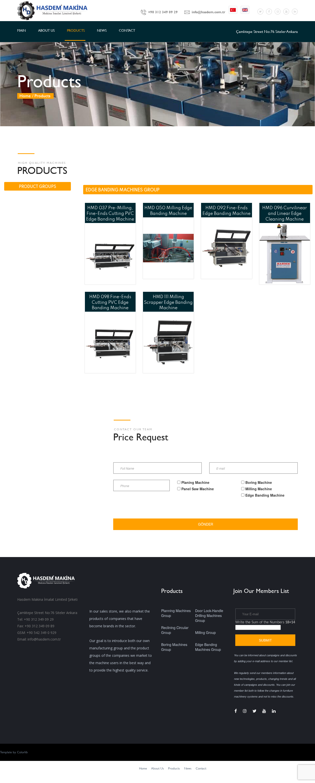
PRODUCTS (76, 30)
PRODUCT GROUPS (37, 187)
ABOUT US (46, 30)
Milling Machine (258, 488)
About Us (157, 768)
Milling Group (205, 632)
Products (174, 768)
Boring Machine (258, 482)
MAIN (21, 30)
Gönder (205, 524)
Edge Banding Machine (264, 495)
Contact (201, 768)
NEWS (102, 30)
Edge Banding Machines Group (208, 647)
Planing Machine (195, 482)
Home (25, 95)
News (187, 768)
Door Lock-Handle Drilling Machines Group (209, 615)
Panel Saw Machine (197, 488)
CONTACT (127, 30)
